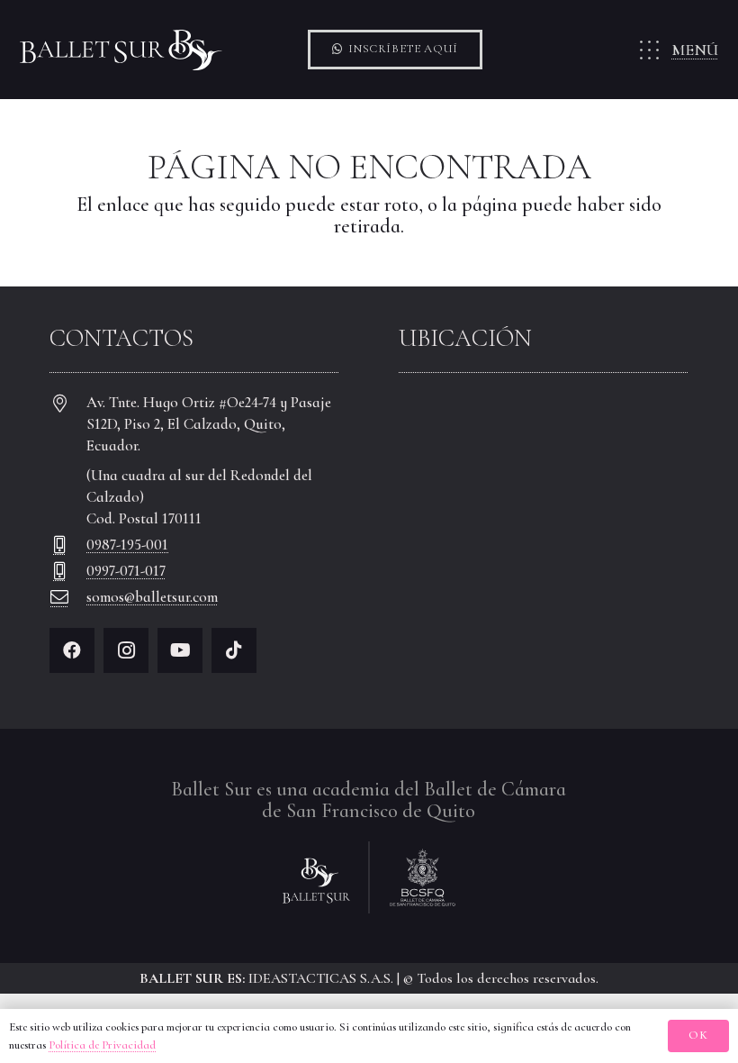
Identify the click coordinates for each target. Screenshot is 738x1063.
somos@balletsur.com (152, 596)
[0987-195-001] (68, 545)
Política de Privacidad (102, 1045)
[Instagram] (126, 650)
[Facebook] (72, 650)
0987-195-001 (127, 544)
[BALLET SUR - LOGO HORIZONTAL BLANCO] (121, 50)
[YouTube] (180, 650)
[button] (677, 49)
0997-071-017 (126, 570)
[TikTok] (234, 650)
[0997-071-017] (68, 571)
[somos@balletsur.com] (68, 597)
